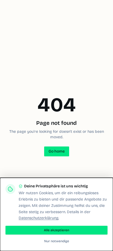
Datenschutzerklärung (38, 218)
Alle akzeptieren (56, 230)
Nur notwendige (56, 241)
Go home (57, 151)
